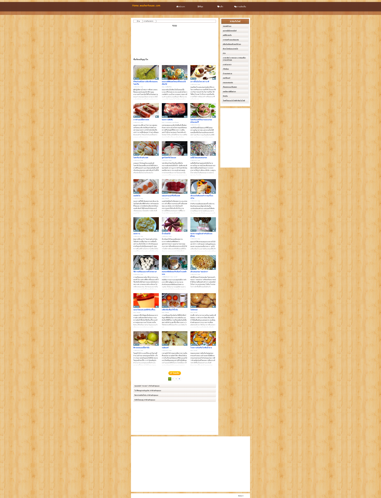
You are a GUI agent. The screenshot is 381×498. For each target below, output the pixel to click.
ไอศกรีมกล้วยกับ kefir (140, 158)
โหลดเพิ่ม (176, 373)
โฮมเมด (167, 198)
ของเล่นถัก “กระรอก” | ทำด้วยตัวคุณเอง (146, 386)
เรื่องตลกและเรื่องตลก (230, 87)
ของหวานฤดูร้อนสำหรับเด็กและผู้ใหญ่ (201, 235)
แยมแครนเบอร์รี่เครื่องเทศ (171, 196)
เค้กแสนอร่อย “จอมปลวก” (199, 272)
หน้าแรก (181, 7)
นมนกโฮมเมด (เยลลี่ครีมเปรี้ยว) (144, 310)
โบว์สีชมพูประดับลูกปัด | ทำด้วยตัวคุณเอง (147, 390)
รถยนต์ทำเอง (227, 26)
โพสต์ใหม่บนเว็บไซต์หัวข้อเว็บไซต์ (234, 100)
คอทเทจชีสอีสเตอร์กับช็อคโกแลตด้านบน (174, 273)
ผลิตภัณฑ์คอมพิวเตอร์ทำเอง (232, 44)
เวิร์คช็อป (226, 69)
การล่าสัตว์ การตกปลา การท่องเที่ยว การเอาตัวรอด (234, 59)
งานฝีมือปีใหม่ (168, 87)
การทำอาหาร (136, 87)
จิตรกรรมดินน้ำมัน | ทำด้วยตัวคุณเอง (146, 395)
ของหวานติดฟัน (167, 120)
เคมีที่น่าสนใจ (227, 35)
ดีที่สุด (200, 7)
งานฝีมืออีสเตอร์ (165, 277)
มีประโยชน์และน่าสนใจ (230, 49)
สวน (224, 53)
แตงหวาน (136, 234)
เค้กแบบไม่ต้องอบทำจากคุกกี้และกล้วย (201, 197)
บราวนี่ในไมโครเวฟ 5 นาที (199, 82)
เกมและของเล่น (228, 82)
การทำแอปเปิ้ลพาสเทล (141, 120)
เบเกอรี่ (175, 277)
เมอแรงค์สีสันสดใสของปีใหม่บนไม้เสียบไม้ (174, 83)
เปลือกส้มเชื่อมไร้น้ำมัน (170, 310)
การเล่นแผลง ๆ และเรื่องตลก (172, 122)
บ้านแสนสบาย (227, 73)
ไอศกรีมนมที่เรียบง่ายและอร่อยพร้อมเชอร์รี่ (201, 121)
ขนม (142, 87)
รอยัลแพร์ (165, 348)
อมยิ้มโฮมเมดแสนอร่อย (198, 158)
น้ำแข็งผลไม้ (166, 234)
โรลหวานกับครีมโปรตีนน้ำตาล (201, 348)
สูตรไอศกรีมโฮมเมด (169, 158)
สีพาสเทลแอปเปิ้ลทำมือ (141, 348)
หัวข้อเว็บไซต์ (235, 21)
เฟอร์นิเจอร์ (226, 78)
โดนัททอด (194, 310)
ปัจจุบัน (225, 96)
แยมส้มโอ (136, 196)
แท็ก (221, 7)
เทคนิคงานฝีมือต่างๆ (229, 91)
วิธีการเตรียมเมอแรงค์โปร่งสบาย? (145, 272)
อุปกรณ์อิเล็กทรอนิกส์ (229, 31)
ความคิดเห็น (241, 7)
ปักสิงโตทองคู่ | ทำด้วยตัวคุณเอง (144, 400)
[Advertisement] (175, 41)
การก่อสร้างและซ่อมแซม (231, 40)
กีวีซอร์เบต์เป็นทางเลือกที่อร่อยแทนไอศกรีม (145, 83)
